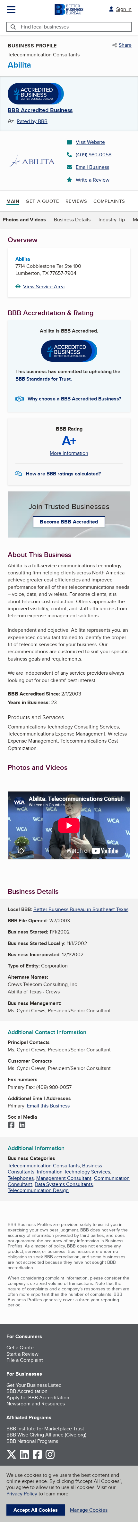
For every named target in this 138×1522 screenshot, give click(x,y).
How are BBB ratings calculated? (63, 473)
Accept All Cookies (35, 1510)
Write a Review (92, 180)
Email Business (92, 167)
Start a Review (22, 1354)
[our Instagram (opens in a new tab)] (50, 1457)
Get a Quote (42, 201)
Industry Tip (112, 219)
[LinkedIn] (22, 1125)
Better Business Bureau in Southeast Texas (80, 909)
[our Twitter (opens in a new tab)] (11, 1457)
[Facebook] (11, 1125)
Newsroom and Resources (35, 1403)
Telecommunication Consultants (44, 1165)
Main (12, 201)
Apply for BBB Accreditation (37, 1397)
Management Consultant (63, 1178)
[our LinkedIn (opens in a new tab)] (24, 1457)
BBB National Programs (32, 1441)
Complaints (109, 201)
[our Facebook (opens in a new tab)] (37, 1457)
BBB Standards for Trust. (43, 379)
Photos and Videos (24, 219)
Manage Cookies (89, 1510)
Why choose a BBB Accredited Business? (74, 398)
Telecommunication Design (38, 1190)
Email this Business (48, 1105)
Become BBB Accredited (69, 521)
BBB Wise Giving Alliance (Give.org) (46, 1434)
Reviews (76, 201)
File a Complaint (24, 1360)
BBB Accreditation (26, 1391)
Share (125, 45)
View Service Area (44, 287)
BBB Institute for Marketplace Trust (45, 1428)
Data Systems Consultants (64, 1184)
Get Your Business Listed (34, 1385)
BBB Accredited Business (40, 110)
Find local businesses (45, 26)
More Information (69, 453)
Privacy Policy (21, 1493)
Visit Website (90, 142)
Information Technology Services (73, 1171)
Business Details (72, 219)
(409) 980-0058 (93, 155)
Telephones (21, 1178)
